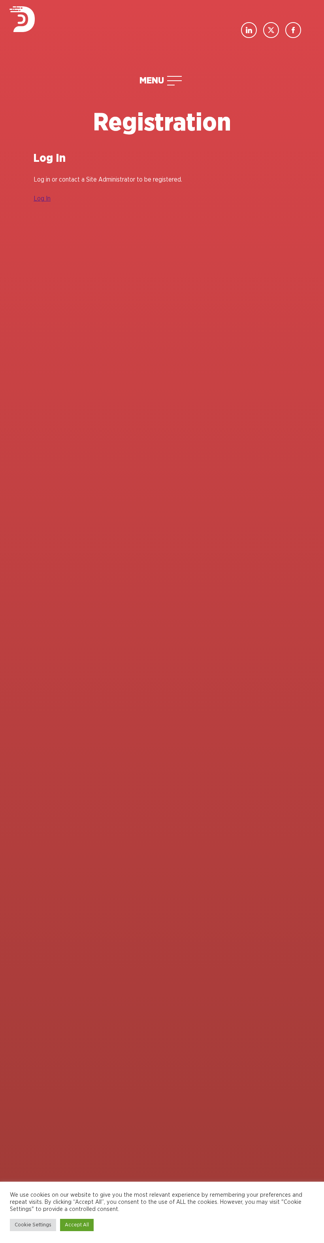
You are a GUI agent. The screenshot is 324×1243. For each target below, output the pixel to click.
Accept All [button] (77, 1225)
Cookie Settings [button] (33, 1225)
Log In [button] (42, 198)
